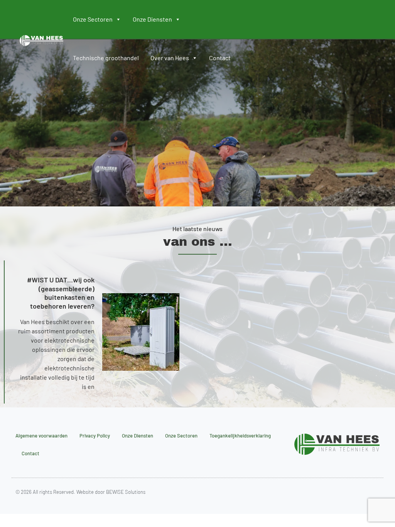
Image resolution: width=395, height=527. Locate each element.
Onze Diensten (152, 19)
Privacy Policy (94, 435)
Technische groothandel (106, 57)
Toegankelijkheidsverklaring (240, 435)
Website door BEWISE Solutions (110, 492)
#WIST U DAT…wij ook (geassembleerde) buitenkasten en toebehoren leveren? (61, 292)
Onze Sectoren (93, 19)
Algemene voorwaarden (41, 435)
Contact (220, 57)
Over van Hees (169, 57)
